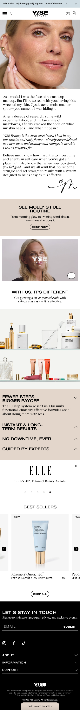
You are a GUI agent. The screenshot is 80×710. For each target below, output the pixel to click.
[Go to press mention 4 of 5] (46, 494)
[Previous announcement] (66, 3)
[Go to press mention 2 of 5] (33, 494)
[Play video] (40, 260)
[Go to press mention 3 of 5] (40, 494)
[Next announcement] (76, 3)
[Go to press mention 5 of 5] (52, 494)
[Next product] (76, 550)
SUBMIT (69, 626)
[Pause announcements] (71, 3)
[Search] (12, 14)
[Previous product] (4, 550)
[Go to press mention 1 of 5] (27, 494)
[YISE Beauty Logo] (40, 685)
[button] (40, 706)
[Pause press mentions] (76, 466)
